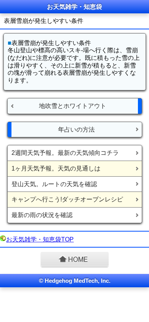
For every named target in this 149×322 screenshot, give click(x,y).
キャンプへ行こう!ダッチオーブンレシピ (67, 199)
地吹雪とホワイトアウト (72, 106)
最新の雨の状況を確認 (42, 215)
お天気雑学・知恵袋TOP (40, 239)
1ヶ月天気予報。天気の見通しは (55, 168)
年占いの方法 (76, 129)
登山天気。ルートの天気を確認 (54, 184)
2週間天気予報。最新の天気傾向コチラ (65, 153)
